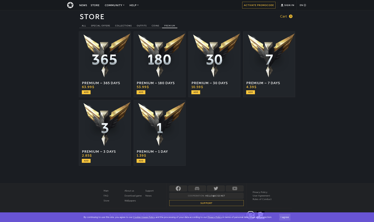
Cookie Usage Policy (144, 217)
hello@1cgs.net (215, 196)
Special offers (100, 26)
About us (129, 190)
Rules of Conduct (262, 199)
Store (106, 200)
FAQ (106, 195)
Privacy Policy (214, 217)
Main (106, 190)
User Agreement (261, 195)
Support (149, 190)
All (84, 26)
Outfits (142, 26)
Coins (155, 26)
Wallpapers (130, 200)
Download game (133, 195)
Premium (169, 26)
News (148, 195)
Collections (123, 26)
